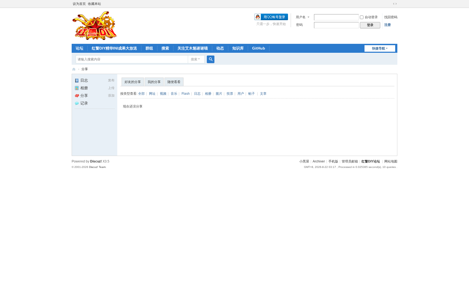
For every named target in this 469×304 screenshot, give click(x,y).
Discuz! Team (97, 166)
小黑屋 (304, 161)
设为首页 (79, 4)
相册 (84, 88)
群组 (149, 48)
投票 (230, 94)
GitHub (258, 48)
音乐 (174, 94)
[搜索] (210, 59)
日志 (84, 80)
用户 (240, 94)
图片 (219, 94)
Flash (186, 94)
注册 (387, 25)
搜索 (165, 48)
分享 (84, 69)
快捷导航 (378, 48)
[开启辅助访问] (389, 3)
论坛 (79, 48)
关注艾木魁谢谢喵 (193, 48)
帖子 (251, 94)
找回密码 (390, 17)
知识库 (238, 48)
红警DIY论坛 (74, 69)
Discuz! (96, 161)
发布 (111, 80)
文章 (263, 94)
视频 (163, 94)
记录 (84, 103)
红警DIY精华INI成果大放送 (114, 48)
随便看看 (173, 82)
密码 (299, 25)
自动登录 (371, 17)
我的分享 (154, 82)
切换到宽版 (394, 3)
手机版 (333, 161)
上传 (111, 88)
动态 (220, 48)
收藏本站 (94, 4)
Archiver (319, 161)
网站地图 (390, 161)
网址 (152, 94)
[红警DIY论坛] (95, 25)
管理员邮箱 (350, 161)
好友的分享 (133, 82)
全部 (141, 94)
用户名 (301, 17)
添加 (111, 95)
